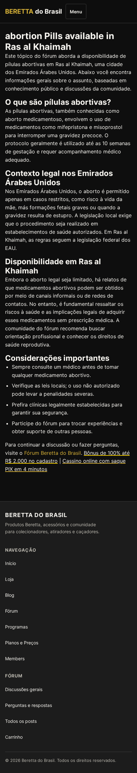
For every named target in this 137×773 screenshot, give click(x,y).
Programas (16, 626)
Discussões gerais (23, 689)
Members (15, 658)
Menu (76, 11)
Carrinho (14, 737)
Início (10, 563)
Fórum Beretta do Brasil (52, 453)
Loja (9, 579)
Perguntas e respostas (28, 705)
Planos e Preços (21, 642)
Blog (9, 595)
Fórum (11, 611)
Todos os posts (21, 721)
